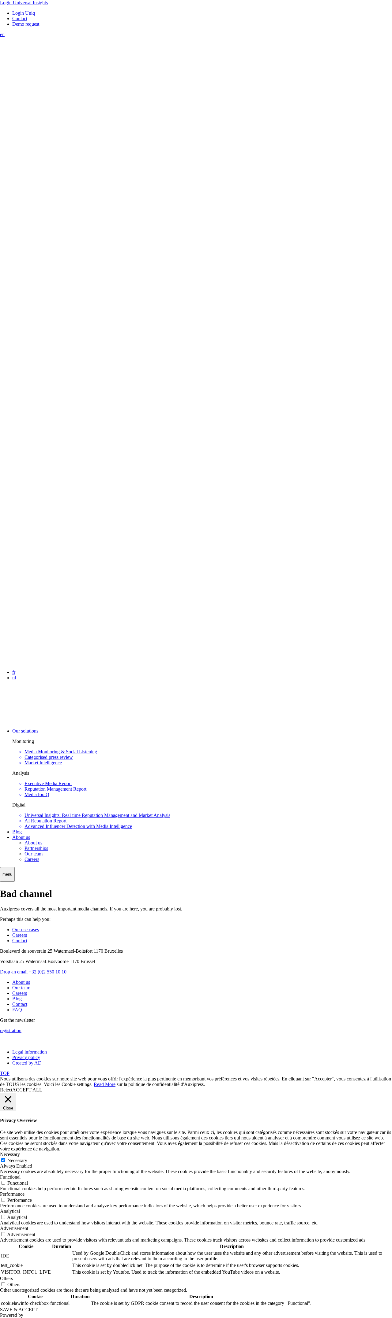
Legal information (29, 1051)
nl (14, 677)
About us (21, 837)
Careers (31, 859)
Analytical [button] (10, 1211)
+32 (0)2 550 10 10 (47, 971)
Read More (104, 1084)
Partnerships (36, 848)
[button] (7, 874)
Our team (33, 853)
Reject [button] (6, 1089)
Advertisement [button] (14, 1228)
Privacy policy (26, 1057)
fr (13, 672)
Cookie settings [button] (76, 1084)
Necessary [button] (10, 1154)
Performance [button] (12, 1194)
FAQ (17, 1009)
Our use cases (25, 929)
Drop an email (14, 971)
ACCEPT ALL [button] (27, 1089)
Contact (19, 940)
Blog (17, 831)
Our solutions (25, 730)
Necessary (17, 1160)
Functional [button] (10, 1177)
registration (10, 1030)
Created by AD (27, 1062)
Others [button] (6, 1278)
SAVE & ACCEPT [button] (19, 1309)
